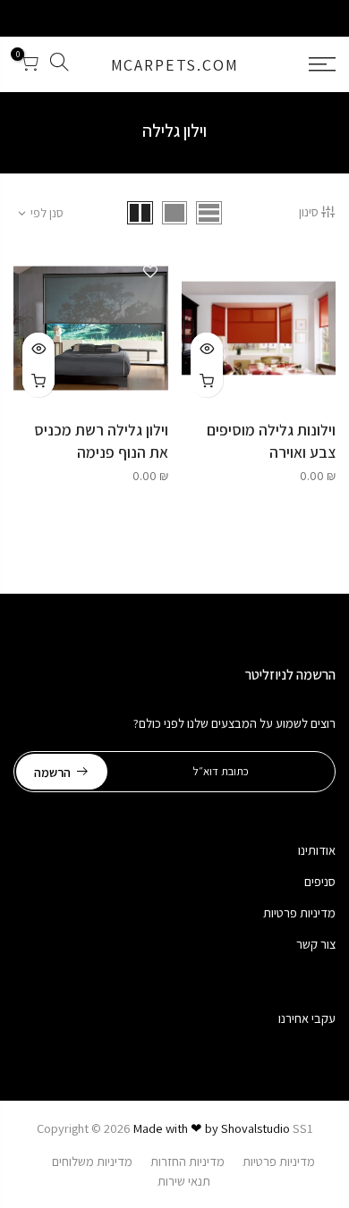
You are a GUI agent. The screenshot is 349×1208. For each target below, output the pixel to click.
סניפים (320, 881)
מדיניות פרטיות (299, 912)
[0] (28, 64)
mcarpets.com (175, 64)
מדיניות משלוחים (92, 1161)
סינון (309, 211)
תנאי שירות (183, 1180)
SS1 (303, 1127)
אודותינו (317, 849)
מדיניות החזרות (187, 1161)
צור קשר (316, 943)
